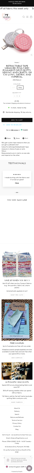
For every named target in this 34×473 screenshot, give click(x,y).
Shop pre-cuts (17, 295)
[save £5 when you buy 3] (17, 262)
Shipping (14, 103)
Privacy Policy (17, 423)
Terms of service (17, 420)
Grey (20, 87)
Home (16, 62)
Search (17, 414)
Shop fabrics (17, 402)
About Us (17, 408)
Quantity (17, 92)
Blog (17, 429)
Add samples (17, 357)
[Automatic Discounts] (17, 371)
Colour (17, 84)
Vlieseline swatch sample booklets (14, 349)
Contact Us (16, 426)
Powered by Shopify (17, 471)
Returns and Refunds (17, 417)
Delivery (17, 411)
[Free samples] (17, 320)
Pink (13, 87)
